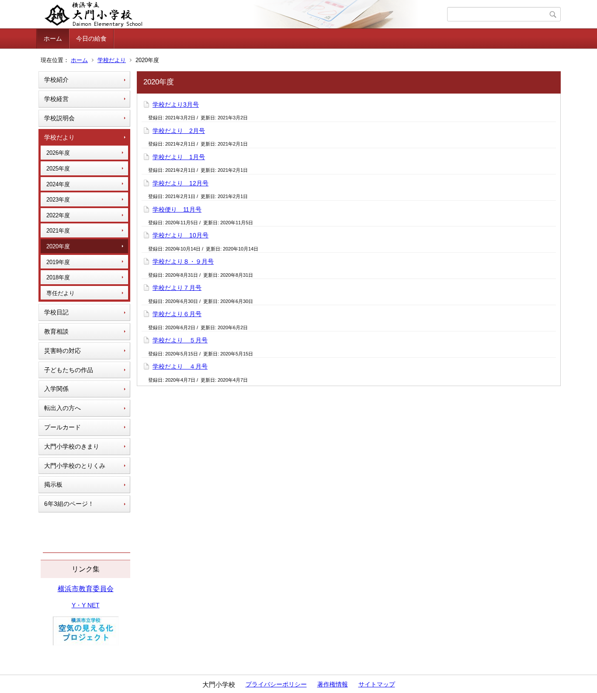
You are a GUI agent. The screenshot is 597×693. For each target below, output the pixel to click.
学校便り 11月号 (177, 209)
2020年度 (58, 246)
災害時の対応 (62, 350)
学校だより (111, 60)
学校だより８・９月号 (183, 261)
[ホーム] (242, 14)
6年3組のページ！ (69, 503)
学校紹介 (56, 79)
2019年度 (58, 262)
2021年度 (58, 230)
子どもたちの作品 (68, 369)
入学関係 (56, 388)
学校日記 (56, 312)
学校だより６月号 (177, 313)
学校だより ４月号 (180, 366)
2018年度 (58, 277)
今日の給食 (91, 38)
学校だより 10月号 (180, 235)
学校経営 (56, 98)
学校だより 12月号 (180, 183)
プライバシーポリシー (276, 684)
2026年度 (58, 153)
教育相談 (56, 331)
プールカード (62, 427)
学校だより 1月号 (179, 156)
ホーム (53, 38)
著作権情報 (332, 684)
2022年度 (58, 215)
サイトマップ (376, 684)
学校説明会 (59, 118)
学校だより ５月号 (180, 340)
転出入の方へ (62, 407)
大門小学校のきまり (71, 446)
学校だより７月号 (177, 287)
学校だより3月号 (176, 104)
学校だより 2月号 (179, 130)
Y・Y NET (86, 605)
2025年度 (58, 168)
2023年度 (58, 199)
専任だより (60, 293)
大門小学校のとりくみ (74, 465)
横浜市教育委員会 (86, 588)
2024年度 (58, 184)
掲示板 (53, 484)
